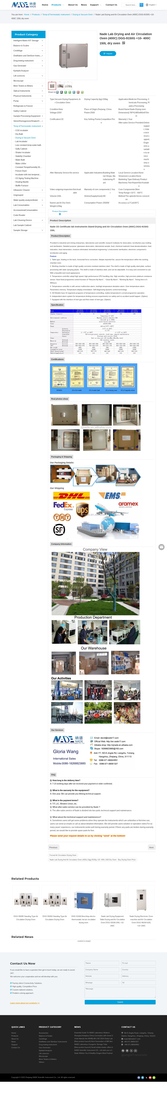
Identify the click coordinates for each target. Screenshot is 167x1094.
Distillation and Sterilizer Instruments (29, 56)
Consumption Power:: (93, 203)
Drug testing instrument (23, 61)
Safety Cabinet (19, 111)
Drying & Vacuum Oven (25, 138)
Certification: (55, 119)
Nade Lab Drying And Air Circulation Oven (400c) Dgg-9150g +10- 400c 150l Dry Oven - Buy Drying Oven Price (93, 860)
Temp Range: (124, 193)
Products (14, 1036)
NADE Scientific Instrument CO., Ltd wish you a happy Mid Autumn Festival (103, 1050)
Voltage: (53, 113)
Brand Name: (124, 109)
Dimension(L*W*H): (126, 113)
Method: (121, 196)
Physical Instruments (22, 96)
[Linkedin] (127, 1050)
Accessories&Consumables (25, 210)
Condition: (54, 109)
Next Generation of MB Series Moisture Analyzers (110, 1041)
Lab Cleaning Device (22, 220)
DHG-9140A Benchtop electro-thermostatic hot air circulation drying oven (55, 919)
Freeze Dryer (21, 171)
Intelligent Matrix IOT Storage (26, 41)
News (13, 1042)
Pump (16, 101)
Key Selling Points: (92, 119)
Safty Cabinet (21, 149)
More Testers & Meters (23, 86)
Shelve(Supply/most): (93, 196)
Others (41, 1062)
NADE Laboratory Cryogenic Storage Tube (90, 1044)
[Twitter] (131, 1050)
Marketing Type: (125, 179)
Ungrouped (18, 195)
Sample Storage (20, 230)
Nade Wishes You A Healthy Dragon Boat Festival (93, 1053)
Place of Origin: (91, 109)
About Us (14, 1039)
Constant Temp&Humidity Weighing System (30, 167)
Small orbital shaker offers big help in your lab (109, 1047)
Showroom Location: (127, 176)
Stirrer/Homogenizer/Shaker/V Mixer (29, 121)
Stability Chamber (23, 156)
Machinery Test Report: (128, 183)
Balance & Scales (21, 46)
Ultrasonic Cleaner (21, 190)
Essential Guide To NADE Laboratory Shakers (92, 1033)
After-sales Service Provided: (131, 123)
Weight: (53, 206)
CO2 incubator (21, 130)
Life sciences (19, 76)
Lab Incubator (21, 141)
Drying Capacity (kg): (93, 99)
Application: (123, 99)
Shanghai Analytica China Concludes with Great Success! (96, 1036)
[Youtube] (150, 1077)
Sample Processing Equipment (26, 116)
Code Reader (19, 215)
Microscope (18, 81)
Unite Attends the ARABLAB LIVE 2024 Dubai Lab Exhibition (97, 1039)
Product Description (59, 211)
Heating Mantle (22, 182)
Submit (120, 1002)
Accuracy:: (123, 203)
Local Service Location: (128, 173)
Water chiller (20, 163)
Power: (87, 113)
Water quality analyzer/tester (25, 200)
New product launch (82, 1041)
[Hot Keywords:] (141, 5)
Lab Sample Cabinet (22, 225)
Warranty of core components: (97, 189)
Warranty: (122, 119)
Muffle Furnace (21, 186)
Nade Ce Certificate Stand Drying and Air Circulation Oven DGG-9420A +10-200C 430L (141, 919)
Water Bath (20, 160)
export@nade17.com (132, 1039)
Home (13, 1033)
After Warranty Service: (60, 173)
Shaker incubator (22, 152)
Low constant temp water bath (28, 145)
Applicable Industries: (93, 173)
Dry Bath (19, 134)
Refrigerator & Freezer (23, 106)
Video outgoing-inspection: (61, 189)
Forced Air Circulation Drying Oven (63, 855)
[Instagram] (135, 1050)
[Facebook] (122, 1050)
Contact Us (15, 1047)
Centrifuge (17, 51)
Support (14, 1045)
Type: (52, 99)
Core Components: (126, 189)
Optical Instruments (21, 91)
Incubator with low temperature (28, 175)
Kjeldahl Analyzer (21, 71)
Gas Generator (19, 66)
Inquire (109, 54)
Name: (53, 203)
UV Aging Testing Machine (26, 178)
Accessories (43, 1033)
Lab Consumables (21, 205)
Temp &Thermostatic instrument (27, 126)
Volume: (53, 196)
